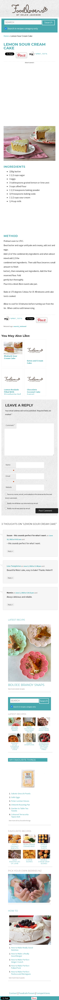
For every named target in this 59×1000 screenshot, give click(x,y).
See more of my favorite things (20, 820)
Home (6, 36)
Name (10, 466)
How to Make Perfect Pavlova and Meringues (21, 972)
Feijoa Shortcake (29, 744)
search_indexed (19, 326)
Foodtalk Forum (27, 993)
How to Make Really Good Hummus (22, 948)
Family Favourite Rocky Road (44, 728)
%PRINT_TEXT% (41, 54)
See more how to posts (17, 978)
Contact (13, 993)
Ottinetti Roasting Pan (20, 804)
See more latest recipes (16, 689)
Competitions (43, 993)
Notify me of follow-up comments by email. (22, 503)
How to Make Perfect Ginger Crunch (20, 960)
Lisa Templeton (14, 566)
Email (10, 477)
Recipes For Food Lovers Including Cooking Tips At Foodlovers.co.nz (29, 7)
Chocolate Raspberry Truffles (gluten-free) (44, 746)
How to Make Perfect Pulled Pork (20, 966)
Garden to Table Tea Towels (19, 809)
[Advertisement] (29, 94)
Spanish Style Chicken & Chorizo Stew (14, 746)
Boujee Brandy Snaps (26, 685)
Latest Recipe (16, 619)
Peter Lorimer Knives (20, 801)
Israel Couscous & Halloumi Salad (29, 729)
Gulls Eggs (15, 797)
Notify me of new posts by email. (18, 508)
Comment (10, 425)
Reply (10, 551)
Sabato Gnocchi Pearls (21, 793)
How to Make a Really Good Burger (20, 954)
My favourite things (22, 759)
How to (13, 910)
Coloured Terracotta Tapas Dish (19, 815)
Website (9, 487)
